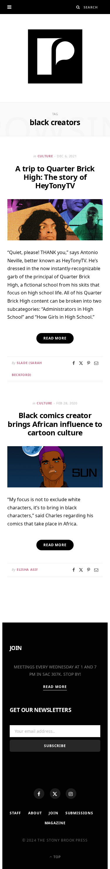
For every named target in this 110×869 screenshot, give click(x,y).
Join (53, 813)
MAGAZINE (55, 822)
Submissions (79, 813)
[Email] (96, 363)
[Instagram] (71, 793)
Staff (15, 813)
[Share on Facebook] (73, 363)
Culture (45, 156)
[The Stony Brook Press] (55, 56)
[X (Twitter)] (55, 793)
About (35, 813)
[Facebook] (39, 793)
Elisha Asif (27, 569)
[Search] (78, 7)
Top (57, 856)
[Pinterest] (88, 363)
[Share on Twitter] (81, 363)
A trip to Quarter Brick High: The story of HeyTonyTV (54, 176)
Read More (55, 686)
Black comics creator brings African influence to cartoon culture (55, 423)
